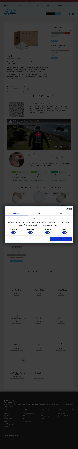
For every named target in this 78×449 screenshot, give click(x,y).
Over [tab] (61, 213)
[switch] (30, 232)
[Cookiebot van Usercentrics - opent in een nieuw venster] (65, 209)
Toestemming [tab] (16, 213)
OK (61, 239)
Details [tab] (39, 213)
